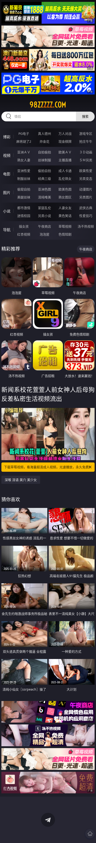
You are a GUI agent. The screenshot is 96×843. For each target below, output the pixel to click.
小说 (6, 211)
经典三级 (44, 178)
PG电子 (23, 133)
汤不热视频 (86, 226)
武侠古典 (85, 208)
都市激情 (23, 208)
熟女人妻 (23, 160)
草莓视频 (65, 226)
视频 (6, 155)
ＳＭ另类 (85, 160)
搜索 (85, 116)
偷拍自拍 (44, 170)
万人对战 (65, 133)
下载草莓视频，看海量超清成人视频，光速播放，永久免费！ (48, 467)
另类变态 (85, 178)
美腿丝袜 (23, 197)
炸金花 (44, 141)
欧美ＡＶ (65, 152)
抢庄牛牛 (85, 141)
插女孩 (24, 226)
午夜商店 (44, 226)
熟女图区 (65, 197)
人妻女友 (65, 208)
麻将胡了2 (23, 141)
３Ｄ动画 (85, 152)
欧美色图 (65, 189)
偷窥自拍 (23, 189)
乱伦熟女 (65, 178)
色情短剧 (65, 234)
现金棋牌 (65, 141)
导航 (6, 229)
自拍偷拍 (44, 152)
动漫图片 (85, 189)
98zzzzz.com (48, 104)
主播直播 (65, 160)
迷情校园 (23, 215)
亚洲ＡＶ (23, 152)
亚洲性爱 (23, 170)
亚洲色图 (44, 189)
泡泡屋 (44, 234)
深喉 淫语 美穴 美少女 (21, 480)
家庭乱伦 (44, 208)
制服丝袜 (23, 178)
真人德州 (44, 133)
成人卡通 (65, 170)
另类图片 (85, 197)
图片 (6, 192)
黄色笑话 (65, 215)
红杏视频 (23, 234)
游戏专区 (85, 133)
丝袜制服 (44, 160)
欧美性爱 (85, 170)
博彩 (6, 136)
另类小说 (44, 215)
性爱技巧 (85, 215)
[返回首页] (90, 833)
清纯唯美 (44, 197)
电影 (6, 174)
